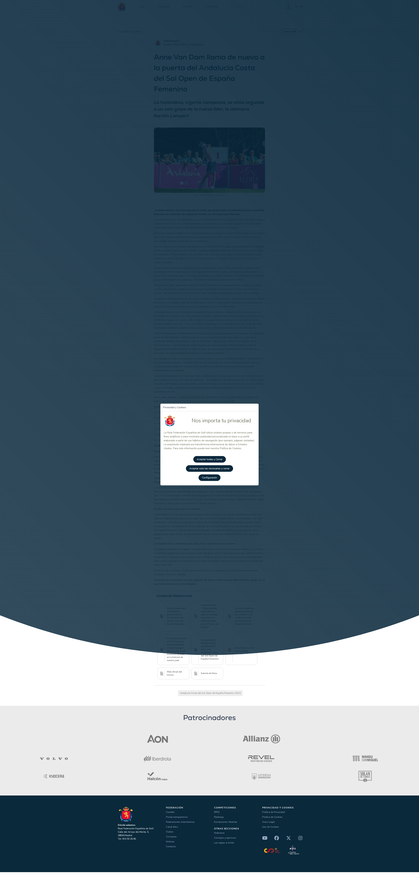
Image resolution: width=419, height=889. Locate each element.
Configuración (209, 477)
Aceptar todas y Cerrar (209, 459)
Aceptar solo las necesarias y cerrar (209, 468)
